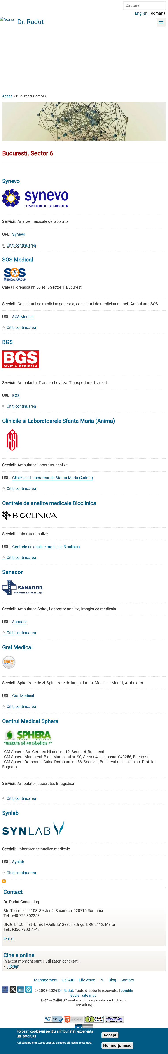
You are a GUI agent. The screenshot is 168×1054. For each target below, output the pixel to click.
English (141, 13)
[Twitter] (12, 989)
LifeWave (87, 980)
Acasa (7, 96)
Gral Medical (23, 696)
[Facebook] (5, 989)
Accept (109, 1035)
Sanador (19, 622)
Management (46, 980)
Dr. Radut (30, 22)
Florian (13, 966)
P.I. (101, 980)
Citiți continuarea (21, 245)
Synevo (18, 234)
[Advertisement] (84, 60)
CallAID (68, 980)
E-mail (9, 938)
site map (89, 995)
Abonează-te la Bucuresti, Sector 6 (4, 881)
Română (158, 13)
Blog (112, 980)
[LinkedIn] (20, 989)
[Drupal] (28, 989)
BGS (16, 395)
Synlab (18, 862)
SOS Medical (23, 317)
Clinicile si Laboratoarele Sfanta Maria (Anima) (52, 478)
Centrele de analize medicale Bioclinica (46, 547)
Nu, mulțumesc (117, 1045)
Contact (127, 980)
